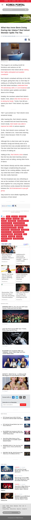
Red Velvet (20, 227)
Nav (2, 4)
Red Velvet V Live (18, 234)
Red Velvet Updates (15, 229)
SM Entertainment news (6, 223)
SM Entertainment (12, 220)
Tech (20, 505)
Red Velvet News (5, 229)
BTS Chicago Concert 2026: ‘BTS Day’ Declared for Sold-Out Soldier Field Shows (13, 418)
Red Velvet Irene (25, 229)
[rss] (24, 397)
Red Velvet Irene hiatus (6, 238)
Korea (11, 505)
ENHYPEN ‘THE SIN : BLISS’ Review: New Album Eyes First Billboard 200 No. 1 (12, 453)
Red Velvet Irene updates (18, 231)
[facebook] (13, 397)
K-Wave (8, 507)
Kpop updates (16, 218)
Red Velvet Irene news (6, 231)
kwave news (14, 216)
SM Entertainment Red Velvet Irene (9, 227)
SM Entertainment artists (23, 220)
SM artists (4, 220)
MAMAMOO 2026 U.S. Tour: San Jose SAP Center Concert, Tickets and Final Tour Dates (15, 307)
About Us (19, 508)
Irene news (4, 236)
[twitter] (17, 397)
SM (22, 218)
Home (4, 505)
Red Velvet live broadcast (7, 234)
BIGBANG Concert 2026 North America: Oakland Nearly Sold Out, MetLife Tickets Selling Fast (15, 498)
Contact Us (24, 508)
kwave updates (23, 216)
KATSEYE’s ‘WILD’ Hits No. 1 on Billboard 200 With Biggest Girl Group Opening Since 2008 (14, 374)
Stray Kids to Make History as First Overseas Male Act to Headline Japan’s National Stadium (12, 440)
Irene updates (11, 236)
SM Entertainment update (19, 223)
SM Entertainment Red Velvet (21, 225)
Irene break (4, 240)
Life (23, 505)
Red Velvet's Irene (17, 154)
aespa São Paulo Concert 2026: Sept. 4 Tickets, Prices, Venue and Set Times (14, 329)
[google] (20, 397)
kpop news (8, 218)
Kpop (3, 218)
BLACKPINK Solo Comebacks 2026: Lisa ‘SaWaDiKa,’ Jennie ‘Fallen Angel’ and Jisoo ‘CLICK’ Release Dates (13, 352)
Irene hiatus (19, 236)
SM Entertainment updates (7, 225)
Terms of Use (13, 508)
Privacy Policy (6, 508)
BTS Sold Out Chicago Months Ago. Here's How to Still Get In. (22, 471)
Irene (25, 234)
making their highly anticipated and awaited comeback (15, 72)
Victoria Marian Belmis (8, 36)
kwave (8, 216)
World (7, 505)
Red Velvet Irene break (18, 238)
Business (16, 505)
